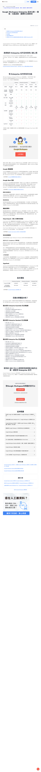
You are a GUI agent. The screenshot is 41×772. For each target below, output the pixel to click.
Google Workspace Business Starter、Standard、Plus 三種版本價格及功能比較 (18, 66)
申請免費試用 (20, 399)
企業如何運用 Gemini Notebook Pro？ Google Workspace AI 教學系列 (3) (18, 485)
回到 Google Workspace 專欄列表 (20, 489)
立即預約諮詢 (20, 389)
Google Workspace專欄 (10, 6)
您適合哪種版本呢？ (10, 35)
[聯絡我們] (38, 769)
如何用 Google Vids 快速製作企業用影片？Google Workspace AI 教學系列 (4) (18, 483)
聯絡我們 (34, 1)
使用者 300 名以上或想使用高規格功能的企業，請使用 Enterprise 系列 (20, 37)
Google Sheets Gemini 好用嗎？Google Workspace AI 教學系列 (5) (17, 480)
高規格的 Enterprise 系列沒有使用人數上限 (14, 31)
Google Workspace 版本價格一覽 (14, 289)
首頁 (3, 6)
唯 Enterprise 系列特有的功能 (12, 32)
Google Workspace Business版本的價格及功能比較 (13, 468)
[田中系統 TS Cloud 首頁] (4, 1)
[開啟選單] (38, 2)
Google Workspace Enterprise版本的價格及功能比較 (14, 470)
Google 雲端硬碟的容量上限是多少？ (15, 176)
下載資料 (28, 1)
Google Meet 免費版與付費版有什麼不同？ (16, 189)
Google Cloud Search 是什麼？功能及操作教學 (17, 231)
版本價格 (8, 34)
